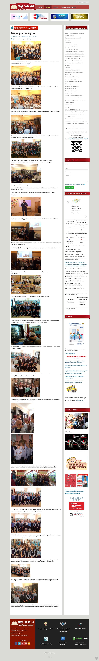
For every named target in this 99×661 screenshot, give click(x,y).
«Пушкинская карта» (69, 102)
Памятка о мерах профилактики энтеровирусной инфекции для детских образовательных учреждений (74, 491)
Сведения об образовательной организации (74, 33)
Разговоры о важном (69, 107)
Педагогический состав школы (72, 49)
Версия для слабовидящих (82, 2)
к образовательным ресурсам (80, 644)
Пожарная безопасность (70, 79)
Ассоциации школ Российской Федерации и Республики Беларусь (74, 115)
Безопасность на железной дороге (72, 86)
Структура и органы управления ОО (73, 37)
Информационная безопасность (72, 76)
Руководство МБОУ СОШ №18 (72, 47)
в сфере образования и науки (63, 629)
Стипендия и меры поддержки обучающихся (75, 56)
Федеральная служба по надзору (63, 628)
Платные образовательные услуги (72, 58)
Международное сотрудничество (72, 70)
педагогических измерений (46, 644)
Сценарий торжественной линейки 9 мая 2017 (24, 36)
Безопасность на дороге (70, 88)
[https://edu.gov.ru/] (45, 623)
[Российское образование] (80, 624)
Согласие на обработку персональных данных (74, 184)
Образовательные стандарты (71, 44)
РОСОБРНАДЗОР (63, 631)
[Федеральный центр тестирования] (63, 639)
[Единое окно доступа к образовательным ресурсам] (80, 639)
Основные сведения (69, 35)
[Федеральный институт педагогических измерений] (45, 639)
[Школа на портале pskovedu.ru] (19, 16)
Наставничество (68, 104)
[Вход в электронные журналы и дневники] (79, 16)
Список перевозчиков (70, 353)
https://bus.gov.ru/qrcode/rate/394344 (78, 138)
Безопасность (68, 83)
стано (83, 382)
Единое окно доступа (80, 642)
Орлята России (68, 93)
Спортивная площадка (70, 125)
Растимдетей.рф (79, 400)
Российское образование (80, 628)
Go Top (96, 658)
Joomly (86, 182)
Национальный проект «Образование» (73, 81)
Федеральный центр (63, 642)
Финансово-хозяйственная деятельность (74, 60)
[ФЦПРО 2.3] (39, 16)
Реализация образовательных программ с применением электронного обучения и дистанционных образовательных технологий (75, 98)
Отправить (69, 187)
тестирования (63, 644)
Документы (67, 40)
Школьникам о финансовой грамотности (74, 118)
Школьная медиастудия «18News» (72, 109)
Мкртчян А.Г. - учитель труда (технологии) (74, 128)
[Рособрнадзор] (63, 623)
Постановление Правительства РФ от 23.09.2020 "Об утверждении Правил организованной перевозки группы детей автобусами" (76, 372)
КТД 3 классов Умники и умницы (21, 39)
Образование (68, 42)
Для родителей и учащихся (71, 90)
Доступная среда (69, 67)
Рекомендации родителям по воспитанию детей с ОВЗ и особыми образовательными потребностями (76, 122)
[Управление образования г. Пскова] (59, 16)
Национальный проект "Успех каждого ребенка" (75, 111)
